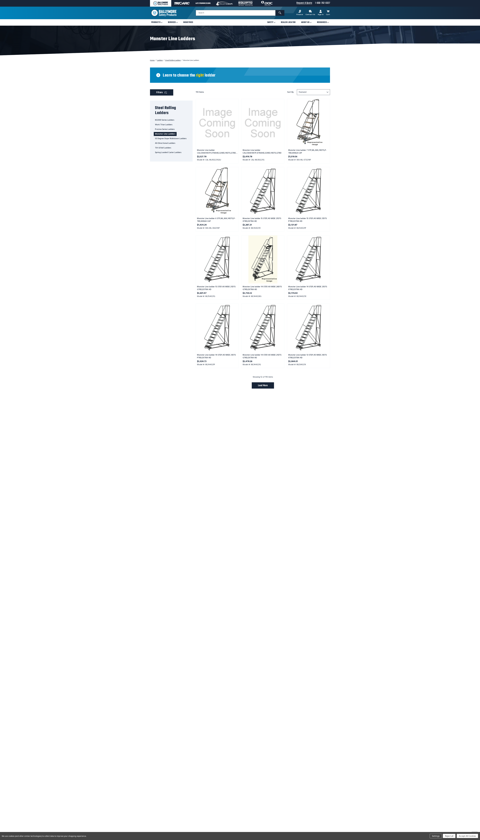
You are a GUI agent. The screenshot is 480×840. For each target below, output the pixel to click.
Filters (164, 92)
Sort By (290, 92)
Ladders (160, 60)
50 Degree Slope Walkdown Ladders (170, 138)
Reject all (449, 836)
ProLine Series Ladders (165, 129)
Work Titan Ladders (163, 124)
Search (201, 13)
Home (152, 60)
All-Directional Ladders (165, 143)
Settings (436, 836)
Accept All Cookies (467, 836)
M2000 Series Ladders (164, 120)
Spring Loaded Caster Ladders (168, 152)
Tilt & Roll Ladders (163, 148)
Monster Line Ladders (165, 134)
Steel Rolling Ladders (173, 60)
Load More (263, 385)
